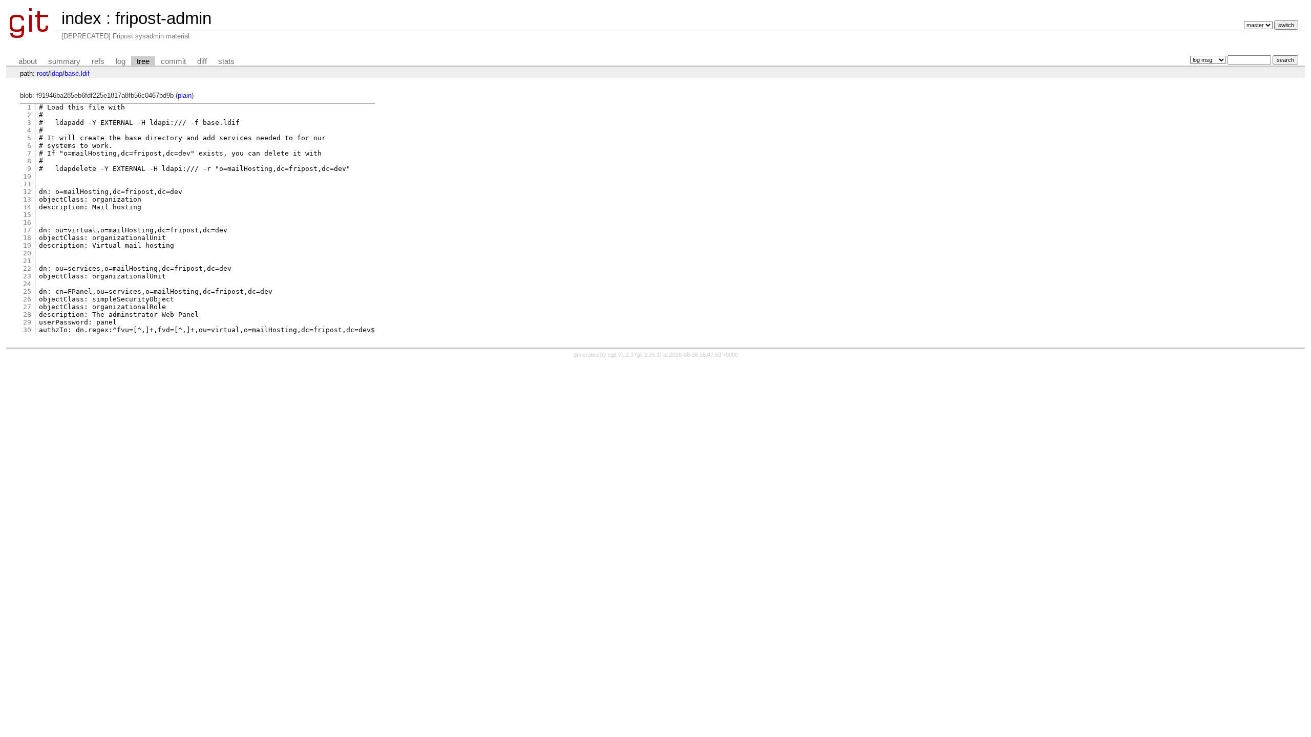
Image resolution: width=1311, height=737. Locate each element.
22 (27, 268)
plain (185, 95)
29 (27, 322)
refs (98, 61)
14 (27, 207)
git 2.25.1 (648, 355)
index (81, 18)
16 (27, 222)
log (120, 61)
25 (27, 291)
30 (27, 330)
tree (143, 61)
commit (173, 61)
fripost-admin (163, 18)
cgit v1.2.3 (620, 355)
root (42, 73)
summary (64, 61)
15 (27, 215)
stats (226, 61)
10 (27, 176)
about (27, 61)
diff (202, 61)
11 (27, 184)
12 (27, 192)
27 (27, 307)
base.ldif (77, 73)
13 (27, 199)
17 (27, 230)
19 (27, 245)
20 (27, 253)
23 (27, 276)
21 (27, 261)
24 (27, 284)
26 (27, 299)
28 (27, 314)
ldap (56, 73)
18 (27, 238)
